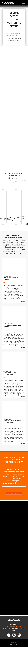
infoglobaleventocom (14, 626)
